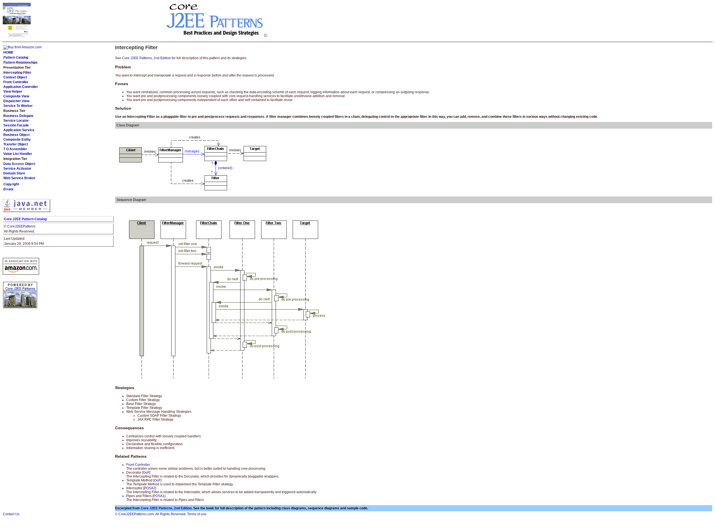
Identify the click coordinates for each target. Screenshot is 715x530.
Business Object (16, 135)
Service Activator (17, 169)
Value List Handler (17, 154)
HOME (8, 52)
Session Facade (16, 125)
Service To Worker (18, 106)
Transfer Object (15, 144)
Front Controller (15, 82)
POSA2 (149, 488)
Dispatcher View (16, 101)
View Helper (12, 91)
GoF (146, 472)
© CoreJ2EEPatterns (19, 226)
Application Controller (20, 87)
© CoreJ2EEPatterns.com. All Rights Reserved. (150, 514)
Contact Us (11, 514)
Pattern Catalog (15, 57)
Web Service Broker (19, 178)
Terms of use (196, 514)
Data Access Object (19, 164)
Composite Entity (17, 140)
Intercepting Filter (17, 73)
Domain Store (14, 173)
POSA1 (159, 496)
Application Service (18, 130)
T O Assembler (15, 149)
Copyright (11, 184)
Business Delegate (18, 116)
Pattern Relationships (20, 62)
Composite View (16, 96)
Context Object (15, 77)
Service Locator (16, 121)
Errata (8, 189)
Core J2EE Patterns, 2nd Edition (146, 58)
